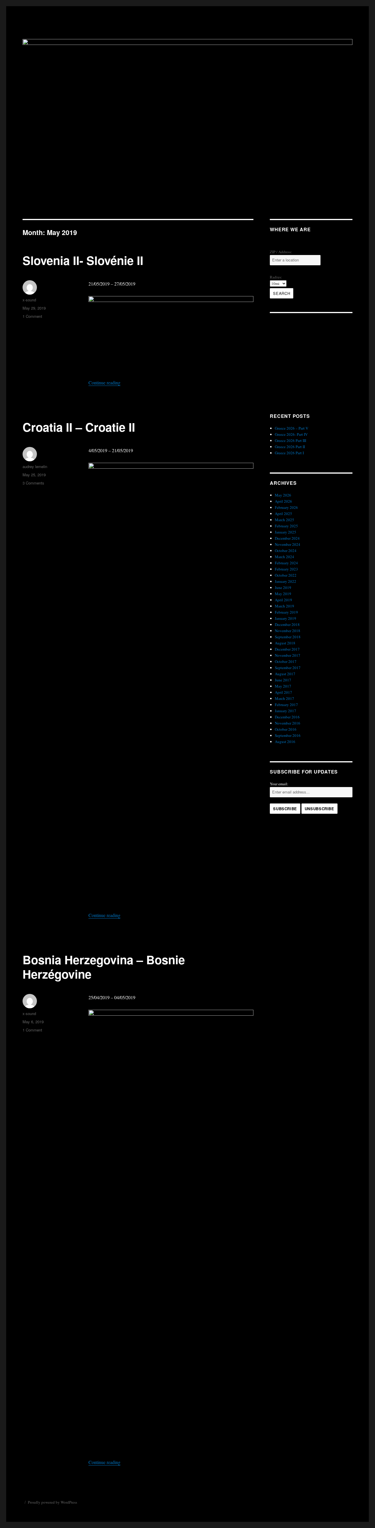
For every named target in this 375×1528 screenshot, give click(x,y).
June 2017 (283, 680)
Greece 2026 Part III (290, 440)
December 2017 (287, 649)
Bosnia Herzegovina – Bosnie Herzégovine (104, 966)
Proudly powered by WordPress (52, 1502)
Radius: (276, 277)
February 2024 (286, 562)
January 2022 (285, 581)
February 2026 (286, 507)
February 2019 (286, 612)
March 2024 (284, 556)
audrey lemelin (35, 466)
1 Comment (32, 316)
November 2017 (287, 655)
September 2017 (288, 667)
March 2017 (284, 698)
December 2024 (287, 538)
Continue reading (104, 382)
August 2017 (285, 673)
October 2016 (285, 729)
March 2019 (284, 606)
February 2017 (286, 704)
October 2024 (285, 550)
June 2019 (283, 587)
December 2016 (287, 717)
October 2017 (285, 661)
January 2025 (285, 532)
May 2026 (283, 495)
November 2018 (287, 630)
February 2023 (286, 569)
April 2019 (283, 599)
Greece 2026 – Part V (291, 428)
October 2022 (285, 575)
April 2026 (283, 501)
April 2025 (283, 513)
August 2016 (285, 741)
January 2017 (285, 710)
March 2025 (284, 519)
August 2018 (285, 643)
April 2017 (283, 692)
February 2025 (286, 526)
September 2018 (288, 636)
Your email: (279, 783)
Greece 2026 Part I (289, 452)
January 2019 (285, 618)
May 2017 (283, 686)
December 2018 (287, 624)
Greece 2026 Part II (290, 446)
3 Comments (33, 483)
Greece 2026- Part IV (291, 434)
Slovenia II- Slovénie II (83, 260)
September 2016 (288, 735)
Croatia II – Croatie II (79, 426)
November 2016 (287, 723)
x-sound (29, 300)
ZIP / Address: (281, 251)
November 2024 (287, 544)
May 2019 (283, 593)
